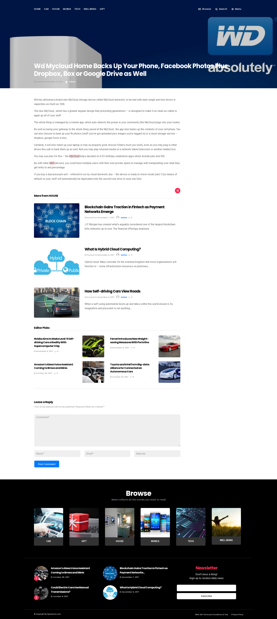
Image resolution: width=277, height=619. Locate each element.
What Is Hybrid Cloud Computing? (113, 249)
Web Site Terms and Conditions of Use (211, 615)
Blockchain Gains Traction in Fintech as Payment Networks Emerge (124, 209)
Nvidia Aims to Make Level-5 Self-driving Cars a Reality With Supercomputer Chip (54, 342)
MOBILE (67, 9)
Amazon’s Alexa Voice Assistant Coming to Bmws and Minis (53, 366)
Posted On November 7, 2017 (100, 217)
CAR (46, 9)
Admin (72, 81)
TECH (77, 9)
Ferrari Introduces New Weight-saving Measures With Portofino (129, 340)
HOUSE (56, 9)
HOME (37, 9)
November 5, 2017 (44, 351)
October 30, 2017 (43, 373)
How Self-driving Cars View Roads (112, 291)
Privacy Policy (237, 615)
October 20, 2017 (120, 377)
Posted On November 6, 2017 (100, 255)
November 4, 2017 (120, 347)
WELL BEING (90, 9)
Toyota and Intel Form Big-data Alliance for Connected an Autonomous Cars (129, 368)
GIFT (102, 9)
